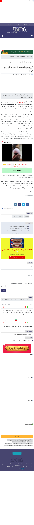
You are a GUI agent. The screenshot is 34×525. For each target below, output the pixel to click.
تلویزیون (12, 56)
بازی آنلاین (19, 440)
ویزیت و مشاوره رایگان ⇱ (17, 257)
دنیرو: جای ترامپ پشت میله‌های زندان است (19, 228)
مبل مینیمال (29, 442)
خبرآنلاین (17, 30)
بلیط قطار (30, 445)
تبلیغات (11, 24)
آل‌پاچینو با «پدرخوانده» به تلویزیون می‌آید (18, 69)
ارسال (3, 290)
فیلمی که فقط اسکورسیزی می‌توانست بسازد (19, 226)
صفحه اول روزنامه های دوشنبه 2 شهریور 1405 (22, 334)
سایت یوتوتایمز (17, 445)
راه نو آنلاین (25, 440)
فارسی (32, 24)
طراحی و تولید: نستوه (16, 469)
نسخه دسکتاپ (17, 453)
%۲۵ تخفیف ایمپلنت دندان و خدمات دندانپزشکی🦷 (17, 251)
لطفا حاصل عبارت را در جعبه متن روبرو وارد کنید (21, 283)
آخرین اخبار (29, 331)
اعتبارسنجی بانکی (16, 444)
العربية (29, 24)
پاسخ (4, 307)
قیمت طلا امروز (8, 444)
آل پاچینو (15, 217)
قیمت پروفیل (24, 445)
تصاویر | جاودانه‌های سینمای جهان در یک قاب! (18, 233)
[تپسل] (2, 51)
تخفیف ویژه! (17, 170)
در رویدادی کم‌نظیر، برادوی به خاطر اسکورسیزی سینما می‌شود (15, 231)
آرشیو (8, 24)
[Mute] (6, 160)
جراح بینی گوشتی (22, 442)
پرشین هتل (14, 442)
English (25, 24)
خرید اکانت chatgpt (8, 445)
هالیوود (21, 217)
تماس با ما (17, 24)
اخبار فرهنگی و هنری (20, 56)
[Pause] (3, 160)
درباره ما (14, 24)
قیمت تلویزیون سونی (11, 440)
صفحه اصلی (29, 56)
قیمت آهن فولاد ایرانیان (26, 444)
